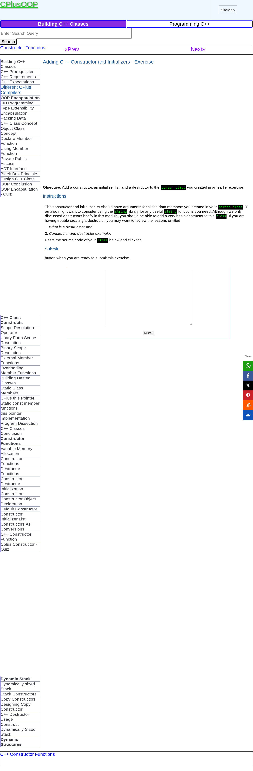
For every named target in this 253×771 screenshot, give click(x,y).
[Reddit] (248, 405)
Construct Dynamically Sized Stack (18, 729)
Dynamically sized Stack (18, 686)
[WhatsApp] (248, 366)
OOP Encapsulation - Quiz (19, 191)
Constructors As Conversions (16, 526)
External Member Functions (17, 360)
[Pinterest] (248, 395)
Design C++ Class (18, 179)
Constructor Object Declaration (18, 501)
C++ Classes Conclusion (13, 431)
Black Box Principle (19, 173)
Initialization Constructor (12, 491)
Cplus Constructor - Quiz (19, 547)
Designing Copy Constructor (16, 707)
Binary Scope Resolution (13, 350)
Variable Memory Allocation (16, 451)
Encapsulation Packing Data (14, 116)
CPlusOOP (19, 4)
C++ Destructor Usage (15, 717)
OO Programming (17, 103)
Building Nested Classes (15, 380)
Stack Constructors (19, 694)
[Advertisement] (20, 256)
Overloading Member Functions (18, 370)
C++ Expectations (17, 82)
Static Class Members (12, 390)
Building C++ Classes (13, 64)
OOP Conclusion (16, 184)
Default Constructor (19, 509)
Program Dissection (19, 423)
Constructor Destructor (12, 481)
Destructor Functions (10, 471)
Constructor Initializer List (13, 516)
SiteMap (228, 10)
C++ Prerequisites (17, 71)
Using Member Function (14, 151)
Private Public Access (14, 161)
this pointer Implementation (15, 416)
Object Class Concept (13, 131)
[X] (248, 385)
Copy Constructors (18, 699)
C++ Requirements (18, 76)
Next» (198, 49)
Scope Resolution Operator (17, 330)
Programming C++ (189, 24)
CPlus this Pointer (17, 398)
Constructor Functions (12, 461)
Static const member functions (20, 406)
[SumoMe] (248, 415)
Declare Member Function (16, 141)
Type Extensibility (17, 108)
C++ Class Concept (19, 123)
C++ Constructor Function (16, 537)
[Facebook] (248, 376)
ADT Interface (14, 168)
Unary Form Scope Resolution (18, 340)
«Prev (71, 49)
